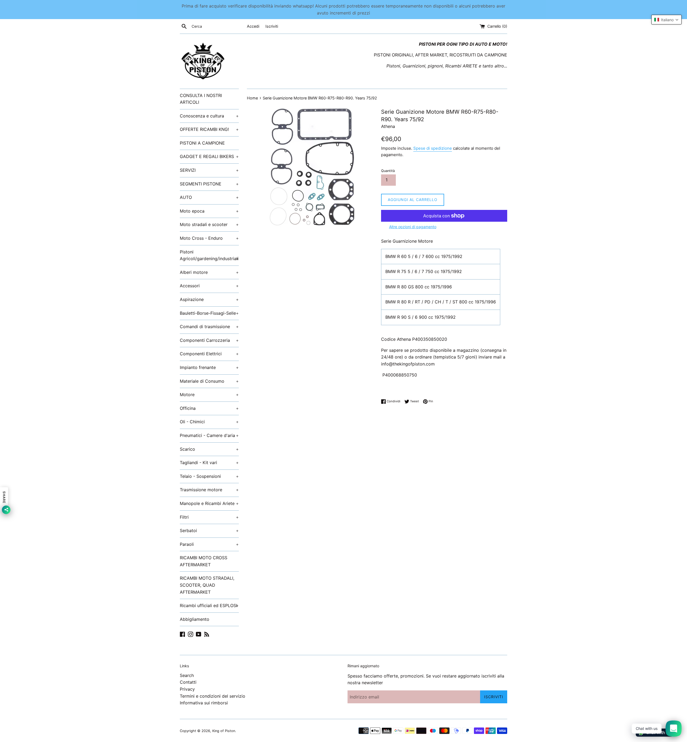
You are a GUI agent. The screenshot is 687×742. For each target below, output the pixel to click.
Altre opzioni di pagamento (412, 226)
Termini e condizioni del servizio (212, 696)
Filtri (209, 517)
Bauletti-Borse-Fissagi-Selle (209, 313)
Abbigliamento (194, 619)
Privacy (187, 689)
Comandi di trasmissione (209, 326)
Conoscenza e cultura (209, 116)
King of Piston (223, 731)
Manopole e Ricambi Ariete (209, 503)
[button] (666, 19)
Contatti (188, 682)
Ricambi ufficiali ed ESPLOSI (209, 605)
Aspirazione (209, 299)
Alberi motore (209, 272)
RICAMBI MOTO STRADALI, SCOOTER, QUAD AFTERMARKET (207, 584)
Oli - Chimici (209, 421)
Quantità (388, 171)
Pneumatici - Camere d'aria (209, 435)
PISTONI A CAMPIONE (202, 143)
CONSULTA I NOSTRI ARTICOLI (201, 99)
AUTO (209, 197)
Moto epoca (209, 211)
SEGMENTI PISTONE (209, 184)
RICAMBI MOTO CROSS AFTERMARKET (203, 561)
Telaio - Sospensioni (209, 476)
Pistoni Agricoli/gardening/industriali (209, 255)
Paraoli (209, 544)
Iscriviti (271, 26)
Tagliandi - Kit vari (209, 462)
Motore (209, 394)
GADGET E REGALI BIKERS (209, 156)
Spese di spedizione (432, 148)
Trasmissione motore (209, 489)
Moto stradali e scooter (209, 224)
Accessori (209, 285)
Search (187, 675)
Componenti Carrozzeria (209, 340)
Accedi (253, 26)
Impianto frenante (209, 367)
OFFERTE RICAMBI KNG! (209, 129)
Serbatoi (209, 530)
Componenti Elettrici (209, 353)
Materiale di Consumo (209, 381)
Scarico (209, 449)
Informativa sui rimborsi (204, 702)
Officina (209, 408)
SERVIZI (209, 170)
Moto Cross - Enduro (209, 238)
